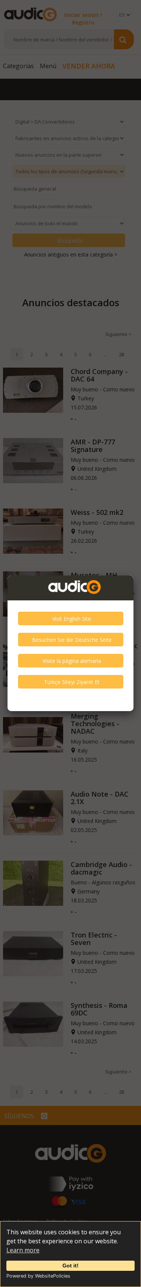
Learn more (22, 1250)
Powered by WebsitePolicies (38, 1276)
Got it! (70, 1266)
